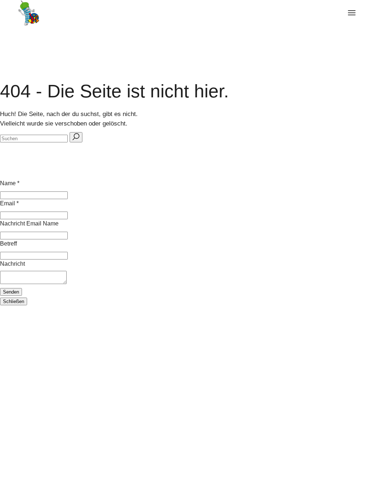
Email (9, 203)
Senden (11, 292)
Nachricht (12, 264)
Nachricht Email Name (29, 223)
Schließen (13, 301)
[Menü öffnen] (352, 12)
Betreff (8, 243)
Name (9, 183)
